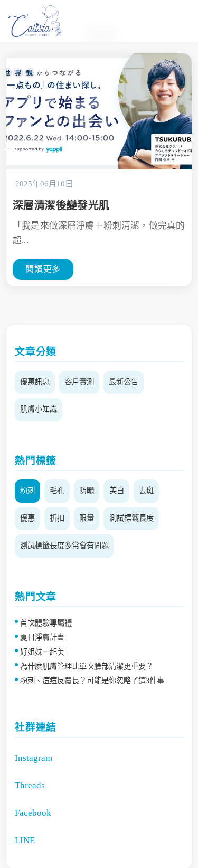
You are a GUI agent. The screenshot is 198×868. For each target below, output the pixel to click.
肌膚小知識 (38, 409)
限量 (86, 518)
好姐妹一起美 (42, 652)
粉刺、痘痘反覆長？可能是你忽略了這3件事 (92, 680)
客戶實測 (79, 382)
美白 (116, 490)
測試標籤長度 (131, 518)
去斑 (146, 490)
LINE (25, 840)
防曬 (86, 490)
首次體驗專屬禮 (46, 623)
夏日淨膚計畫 (42, 637)
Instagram (33, 758)
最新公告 (123, 382)
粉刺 (27, 490)
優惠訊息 (35, 382)
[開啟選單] (168, 30)
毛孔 (57, 490)
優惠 (27, 518)
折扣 (57, 518)
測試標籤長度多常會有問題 (64, 545)
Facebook (33, 813)
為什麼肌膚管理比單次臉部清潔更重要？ (86, 666)
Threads (30, 785)
